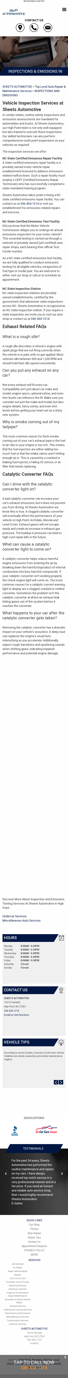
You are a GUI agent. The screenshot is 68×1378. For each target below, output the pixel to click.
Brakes (17, 1275)
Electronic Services (18, 1289)
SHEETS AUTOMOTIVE (17, 86)
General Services (18, 1306)
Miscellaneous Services (17, 1317)
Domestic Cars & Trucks (17, 1282)
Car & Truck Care (17, 1278)
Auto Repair (34, 1233)
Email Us (8, 1015)
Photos (34, 1228)
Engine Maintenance (17, 1296)
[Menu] (64, 9)
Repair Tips (34, 1237)
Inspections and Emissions (18, 1313)
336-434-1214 (29, 203)
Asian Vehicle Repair (17, 1271)
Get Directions (22, 1015)
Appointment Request (34, 1246)
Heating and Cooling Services (18, 1309)
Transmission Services (17, 1320)
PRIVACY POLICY (34, 1250)
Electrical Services (17, 1285)
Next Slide (61, 1082)
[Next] (62, 1173)
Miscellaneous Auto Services (21, 920)
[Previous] (6, 1173)
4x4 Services (18, 1264)
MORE (34, 1254)
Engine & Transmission (18, 1292)
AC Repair (17, 1267)
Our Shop (34, 1224)
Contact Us (34, 1241)
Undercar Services (14, 916)
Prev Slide (56, 1082)
